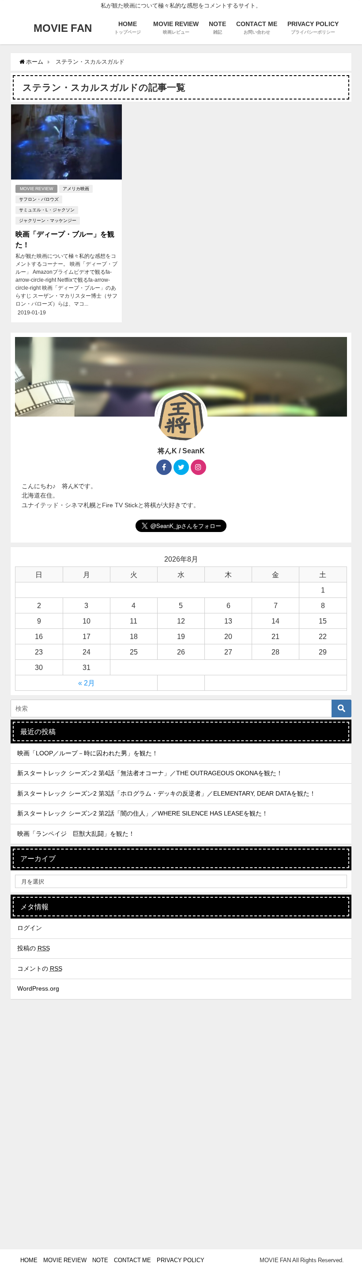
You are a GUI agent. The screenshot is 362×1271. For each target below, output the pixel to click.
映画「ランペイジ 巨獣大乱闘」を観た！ (76, 834)
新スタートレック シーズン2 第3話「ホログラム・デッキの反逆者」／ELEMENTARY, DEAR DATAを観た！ (166, 793)
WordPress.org (38, 988)
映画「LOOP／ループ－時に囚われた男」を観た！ (87, 753)
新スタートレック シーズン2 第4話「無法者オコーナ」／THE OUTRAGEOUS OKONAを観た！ (150, 773)
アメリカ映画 (76, 189)
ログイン (29, 928)
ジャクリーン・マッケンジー (47, 220)
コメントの (39, 968)
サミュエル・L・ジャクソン (47, 210)
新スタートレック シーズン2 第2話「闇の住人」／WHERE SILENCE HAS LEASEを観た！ (142, 813)
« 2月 (86, 682)
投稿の (33, 948)
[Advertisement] (181, 1179)
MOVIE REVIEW (36, 189)
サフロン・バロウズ (39, 199)
